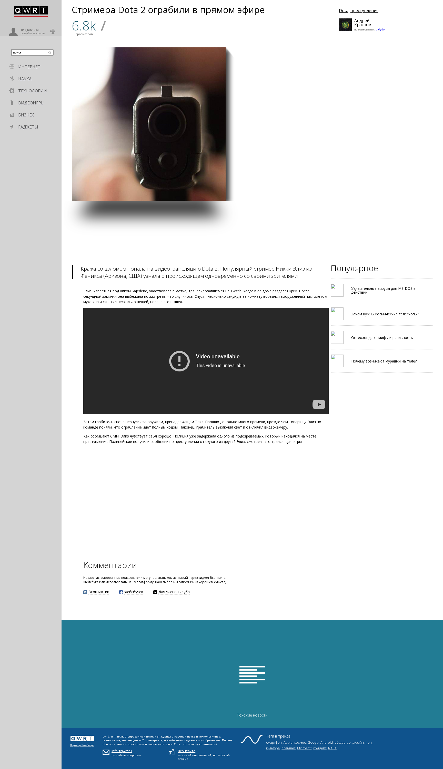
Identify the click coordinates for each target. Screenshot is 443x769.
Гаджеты (28, 127)
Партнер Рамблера (82, 745)
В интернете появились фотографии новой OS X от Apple (404, 188)
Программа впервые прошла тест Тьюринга (322, 87)
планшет (288, 748)
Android (326, 742)
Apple (288, 742)
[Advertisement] (215, 237)
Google (313, 742)
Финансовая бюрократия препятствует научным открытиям (250, 186)
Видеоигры (31, 103)
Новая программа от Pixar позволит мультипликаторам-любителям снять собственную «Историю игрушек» (353, 182)
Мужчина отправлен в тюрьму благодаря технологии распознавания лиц (250, 127)
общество (343, 742)
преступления (364, 10)
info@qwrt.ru (122, 751)
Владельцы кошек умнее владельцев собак (400, 137)
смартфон (274, 742)
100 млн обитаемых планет (299, 140)
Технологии (32, 91)
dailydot (380, 29)
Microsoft (304, 748)
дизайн (358, 742)
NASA (332, 748)
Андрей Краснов (360, 22)
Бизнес (26, 115)
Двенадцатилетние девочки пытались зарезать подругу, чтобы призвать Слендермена (353, 135)
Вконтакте (186, 751)
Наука (25, 79)
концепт (319, 748)
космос (300, 742)
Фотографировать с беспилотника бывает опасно (403, 86)
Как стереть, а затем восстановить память (299, 191)
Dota (343, 10)
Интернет (29, 67)
